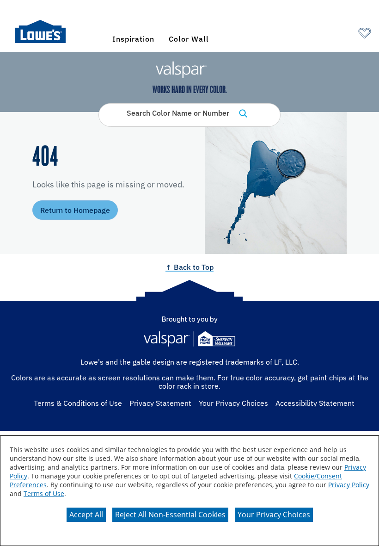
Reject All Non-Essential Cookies (170, 514)
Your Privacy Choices (274, 514)
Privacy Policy (348, 484)
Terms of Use (44, 493)
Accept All (86, 514)
